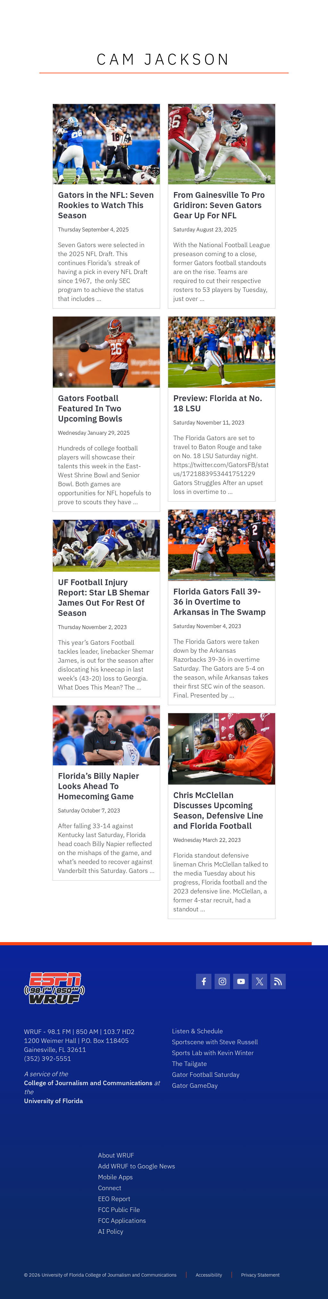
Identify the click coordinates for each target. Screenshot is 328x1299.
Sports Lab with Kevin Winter (213, 1052)
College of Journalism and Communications (88, 1082)
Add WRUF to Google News (136, 1166)
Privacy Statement (260, 1275)
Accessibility (209, 1275)
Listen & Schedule (197, 1031)
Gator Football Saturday (206, 1074)
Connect (109, 1187)
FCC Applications (122, 1220)
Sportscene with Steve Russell (215, 1041)
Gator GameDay (195, 1085)
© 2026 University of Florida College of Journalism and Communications (100, 1275)
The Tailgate (189, 1063)
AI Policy (110, 1231)
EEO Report (114, 1198)
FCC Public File (119, 1209)
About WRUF (116, 1155)
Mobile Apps (115, 1177)
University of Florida (53, 1100)
